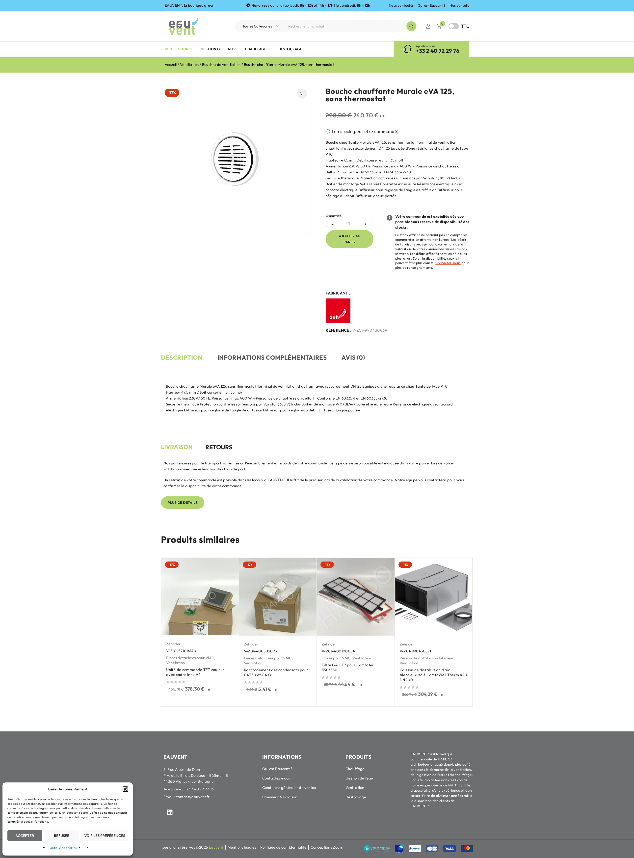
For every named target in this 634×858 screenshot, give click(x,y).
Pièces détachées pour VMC (190, 657)
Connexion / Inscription (428, 26)
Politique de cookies (63, 848)
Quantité (334, 216)
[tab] (177, 449)
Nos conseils (459, 5)
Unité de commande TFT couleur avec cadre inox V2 (195, 672)
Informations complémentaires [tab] (272, 357)
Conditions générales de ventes (289, 787)
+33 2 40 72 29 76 (437, 51)
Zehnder (173, 644)
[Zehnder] (338, 310)
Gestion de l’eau (359, 778)
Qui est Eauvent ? (432, 5)
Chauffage (355, 768)
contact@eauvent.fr (193, 796)
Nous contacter (401, 5)
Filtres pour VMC (336, 658)
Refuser (61, 835)
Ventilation (189, 64)
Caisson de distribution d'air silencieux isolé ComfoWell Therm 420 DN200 (433, 675)
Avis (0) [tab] (353, 357)
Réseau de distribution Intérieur (427, 658)
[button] (125, 789)
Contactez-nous (448, 263)
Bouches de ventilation (221, 64)
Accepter (24, 835)
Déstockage (355, 797)
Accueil (171, 64)
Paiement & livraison (279, 797)
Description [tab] (182, 357)
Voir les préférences (104, 835)
